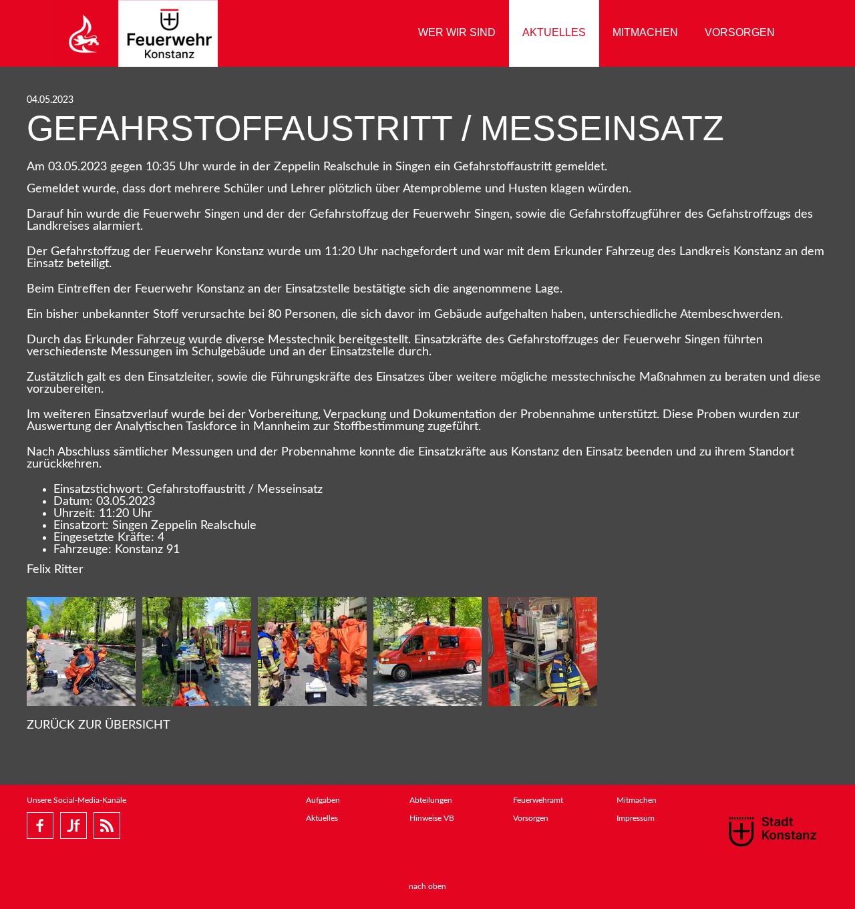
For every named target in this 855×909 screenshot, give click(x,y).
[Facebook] (40, 825)
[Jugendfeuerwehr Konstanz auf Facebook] (73, 825)
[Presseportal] (107, 825)
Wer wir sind (457, 32)
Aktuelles (554, 32)
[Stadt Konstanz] (772, 831)
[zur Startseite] (135, 33)
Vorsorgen (740, 32)
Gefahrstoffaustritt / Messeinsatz (375, 128)
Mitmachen (645, 32)
